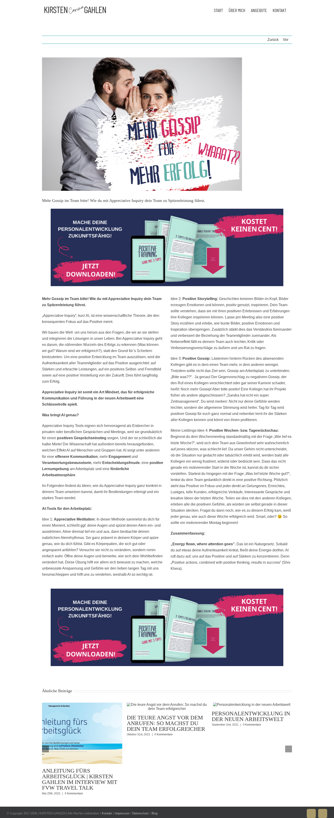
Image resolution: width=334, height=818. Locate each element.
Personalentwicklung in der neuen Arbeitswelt (251, 716)
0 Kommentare (74, 793)
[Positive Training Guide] (167, 210)
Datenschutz (140, 813)
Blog (154, 813)
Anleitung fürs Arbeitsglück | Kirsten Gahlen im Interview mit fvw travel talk (79, 779)
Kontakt (107, 813)
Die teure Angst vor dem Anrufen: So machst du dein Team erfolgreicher (166, 723)
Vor (285, 40)
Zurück (273, 40)
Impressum (122, 813)
